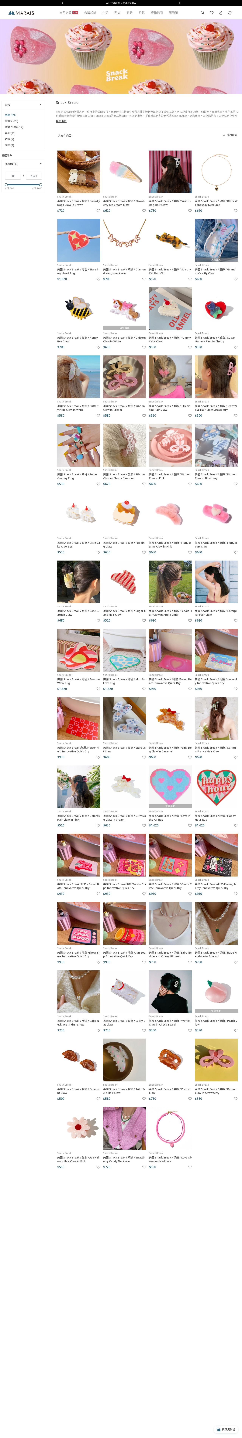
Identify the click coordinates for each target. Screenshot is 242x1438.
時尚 (117, 13)
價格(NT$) (11, 164)
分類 (7, 105)
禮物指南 (157, 13)
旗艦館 (173, 13)
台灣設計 (90, 13)
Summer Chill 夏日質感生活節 (121, 3)
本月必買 (69, 13)
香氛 (142, 13)
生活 (105, 13)
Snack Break (64, 196)
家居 (129, 13)
